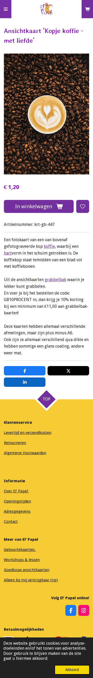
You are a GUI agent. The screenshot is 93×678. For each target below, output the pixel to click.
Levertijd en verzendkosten (27, 432)
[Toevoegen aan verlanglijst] (82, 206)
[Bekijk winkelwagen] (87, 9)
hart (8, 253)
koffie (49, 246)
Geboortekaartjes (20, 549)
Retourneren (15, 442)
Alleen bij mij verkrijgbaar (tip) (31, 580)
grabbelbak (55, 279)
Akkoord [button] (72, 670)
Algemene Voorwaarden (25, 453)
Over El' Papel (16, 491)
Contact (11, 521)
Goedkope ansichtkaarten (26, 570)
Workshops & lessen (22, 559)
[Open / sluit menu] (5, 9)
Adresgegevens (17, 511)
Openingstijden (17, 501)
